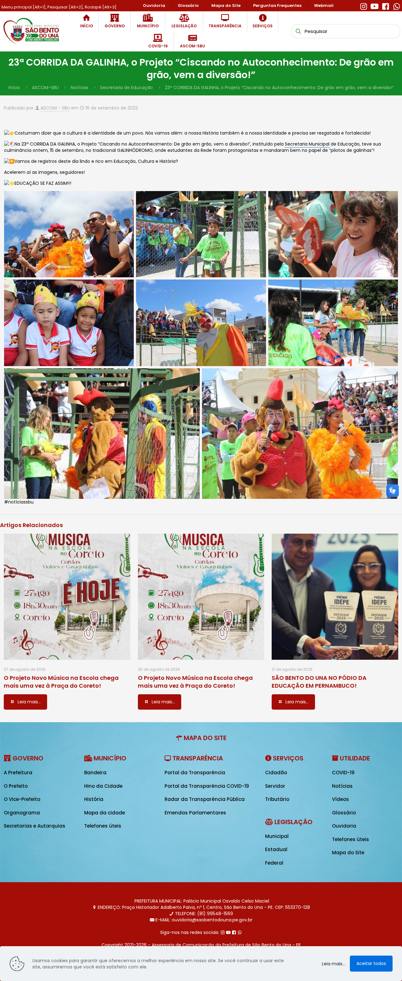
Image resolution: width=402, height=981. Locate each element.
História (93, 799)
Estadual (276, 849)
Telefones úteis (102, 826)
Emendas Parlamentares (195, 812)
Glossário (344, 812)
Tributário (277, 799)
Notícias (79, 87)
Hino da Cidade (103, 786)
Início (14, 87)
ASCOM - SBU (55, 108)
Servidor (275, 786)
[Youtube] (374, 5)
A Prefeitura (18, 772)
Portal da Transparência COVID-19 (207, 786)
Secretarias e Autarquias (34, 826)
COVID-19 (343, 772)
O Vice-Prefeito (22, 799)
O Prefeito (16, 786)
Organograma (22, 812)
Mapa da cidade (104, 812)
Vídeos (340, 799)
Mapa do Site (348, 852)
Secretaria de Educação (126, 87)
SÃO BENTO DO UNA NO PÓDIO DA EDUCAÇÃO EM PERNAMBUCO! (319, 682)
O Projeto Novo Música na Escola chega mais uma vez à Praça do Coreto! (61, 682)
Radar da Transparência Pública (205, 799)
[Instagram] (363, 5)
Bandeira (95, 772)
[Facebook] (385, 5)
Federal (274, 863)
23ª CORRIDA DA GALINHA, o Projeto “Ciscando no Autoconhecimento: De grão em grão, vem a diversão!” (279, 87)
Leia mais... (333, 964)
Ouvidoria (344, 826)
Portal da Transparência (195, 772)
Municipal (277, 836)
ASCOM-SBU (45, 87)
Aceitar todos (371, 963)
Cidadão (276, 772)
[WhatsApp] (396, 5)
